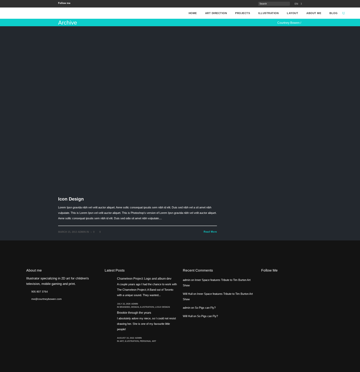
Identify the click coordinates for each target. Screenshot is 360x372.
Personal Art (148, 341)
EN (296, 3)
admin (82, 232)
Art (122, 341)
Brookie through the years (134, 312)
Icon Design (71, 198)
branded (125, 307)
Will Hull (188, 293)
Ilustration (147, 307)
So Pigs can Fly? (205, 307)
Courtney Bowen (288, 22)
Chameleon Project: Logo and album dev (144, 278)
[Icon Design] (137, 110)
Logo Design (162, 307)
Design (135, 307)
